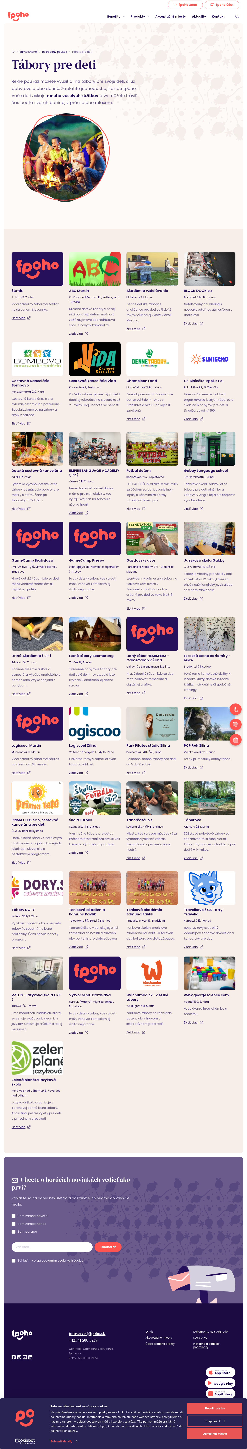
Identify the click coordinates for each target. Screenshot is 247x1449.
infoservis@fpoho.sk (87, 1333)
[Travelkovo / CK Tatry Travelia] (210, 910)
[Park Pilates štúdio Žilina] (152, 741)
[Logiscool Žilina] (95, 741)
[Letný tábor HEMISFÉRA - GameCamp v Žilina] (152, 656)
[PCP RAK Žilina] (210, 738)
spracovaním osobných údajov (59, 1260)
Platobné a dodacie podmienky (206, 1345)
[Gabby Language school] (210, 472)
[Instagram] (19, 1357)
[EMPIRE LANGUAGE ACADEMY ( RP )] (95, 474)
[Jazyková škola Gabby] (210, 561)
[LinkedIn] (30, 1357)
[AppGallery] (220, 1393)
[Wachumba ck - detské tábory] (152, 996)
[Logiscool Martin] (37, 741)
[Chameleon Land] (152, 382)
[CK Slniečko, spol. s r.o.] (210, 382)
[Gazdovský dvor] (152, 566)
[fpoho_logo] (18, 16)
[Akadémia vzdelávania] (152, 292)
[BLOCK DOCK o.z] (210, 289)
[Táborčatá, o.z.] (152, 821)
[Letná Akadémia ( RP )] (37, 657)
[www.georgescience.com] (210, 991)
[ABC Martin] (95, 294)
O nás (149, 1332)
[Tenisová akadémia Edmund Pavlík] (95, 910)
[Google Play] (220, 1383)
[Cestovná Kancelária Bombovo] (37, 384)
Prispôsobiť (213, 1421)
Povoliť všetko (215, 1408)
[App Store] (220, 1372)
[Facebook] (14, 1357)
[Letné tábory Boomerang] (95, 657)
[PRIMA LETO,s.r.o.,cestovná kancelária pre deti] (37, 823)
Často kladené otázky (160, 1344)
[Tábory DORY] (37, 911)
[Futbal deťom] (152, 472)
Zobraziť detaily (61, 1441)
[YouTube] (25, 1357)
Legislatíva (200, 1338)
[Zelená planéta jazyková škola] (37, 1085)
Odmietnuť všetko (215, 1433)
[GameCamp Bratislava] (37, 561)
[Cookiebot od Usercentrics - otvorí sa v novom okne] (25, 1441)
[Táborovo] (210, 821)
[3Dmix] (37, 286)
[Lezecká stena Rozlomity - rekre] (210, 659)
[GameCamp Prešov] (95, 561)
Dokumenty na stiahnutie (210, 1332)
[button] (123, 16)
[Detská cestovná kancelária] (37, 472)
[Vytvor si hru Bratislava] (95, 996)
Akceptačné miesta (158, 1338)
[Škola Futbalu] (95, 818)
